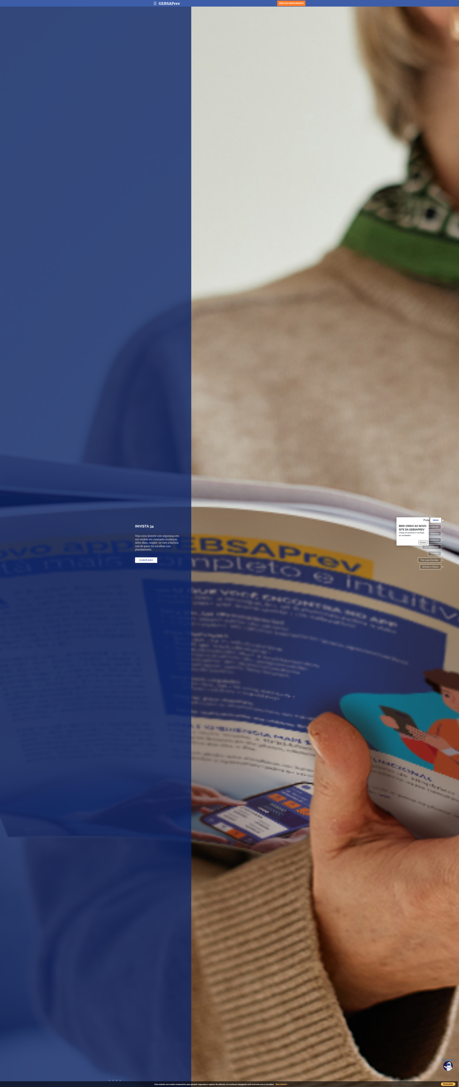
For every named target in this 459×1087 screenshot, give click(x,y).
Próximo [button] (423, 542)
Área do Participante (291, 3)
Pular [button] (426, 520)
